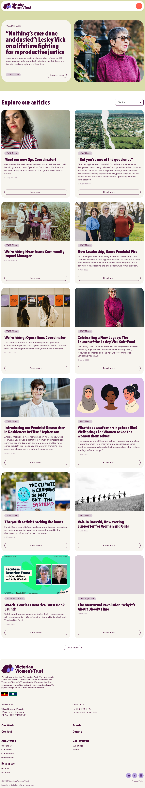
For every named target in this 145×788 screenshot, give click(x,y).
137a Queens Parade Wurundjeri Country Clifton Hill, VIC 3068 (13, 712)
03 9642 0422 (83, 709)
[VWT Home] (17, 6)
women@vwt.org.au (86, 712)
